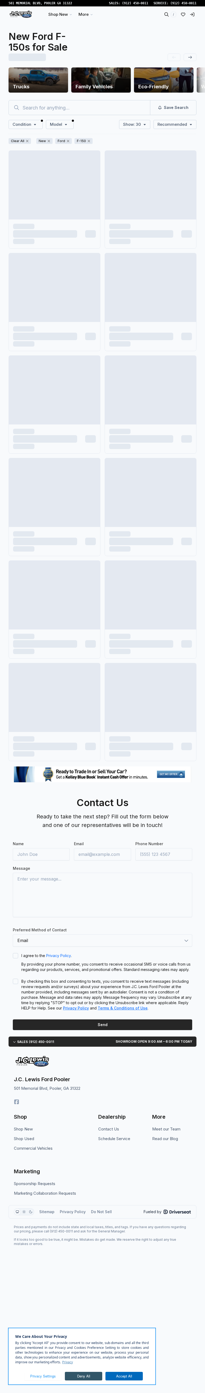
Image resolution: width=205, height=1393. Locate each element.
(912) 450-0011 (135, 3)
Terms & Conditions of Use (123, 1008)
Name (18, 843)
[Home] (21, 14)
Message (21, 868)
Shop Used (24, 1138)
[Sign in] (192, 14)
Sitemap (46, 1211)
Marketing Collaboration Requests (45, 1193)
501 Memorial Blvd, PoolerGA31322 (40, 3)
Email (79, 843)
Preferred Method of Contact (40, 930)
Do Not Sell (101, 1211)
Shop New (23, 1129)
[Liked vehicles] (183, 14)
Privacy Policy (58, 955)
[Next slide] (190, 57)
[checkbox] (15, 955)
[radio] (17, 1212)
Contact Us (108, 1129)
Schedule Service (114, 1138)
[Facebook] (16, 1101)
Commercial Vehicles (33, 1148)
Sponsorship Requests (34, 1183)
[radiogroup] (24, 1212)
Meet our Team (166, 1129)
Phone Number (149, 843)
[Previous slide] (174, 57)
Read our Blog (165, 1138)
